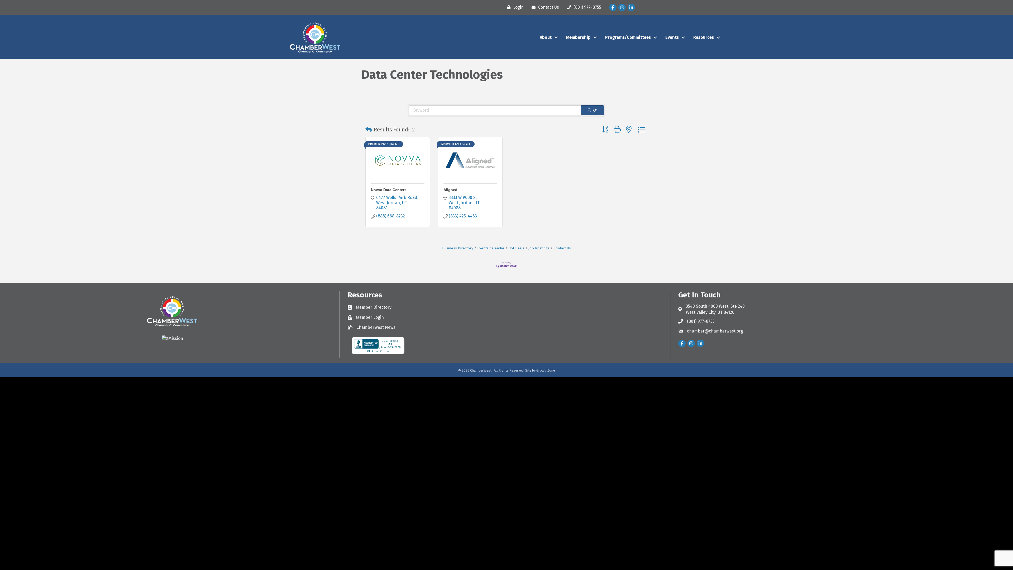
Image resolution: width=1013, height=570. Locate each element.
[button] (368, 129)
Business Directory (457, 248)
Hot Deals (516, 248)
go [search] (594, 109)
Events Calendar (490, 248)
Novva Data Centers (389, 190)
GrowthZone (545, 370)
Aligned (450, 190)
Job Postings (538, 248)
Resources (703, 37)
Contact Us (562, 248)
